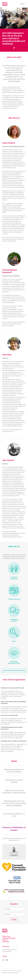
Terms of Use (6, 936)
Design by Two (6, 972)
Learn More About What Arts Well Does (14, 670)
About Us (5, 940)
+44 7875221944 (6, 951)
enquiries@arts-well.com (9, 949)
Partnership (5, 941)
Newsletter (14, 904)
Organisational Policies (8, 938)
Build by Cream (15, 972)
